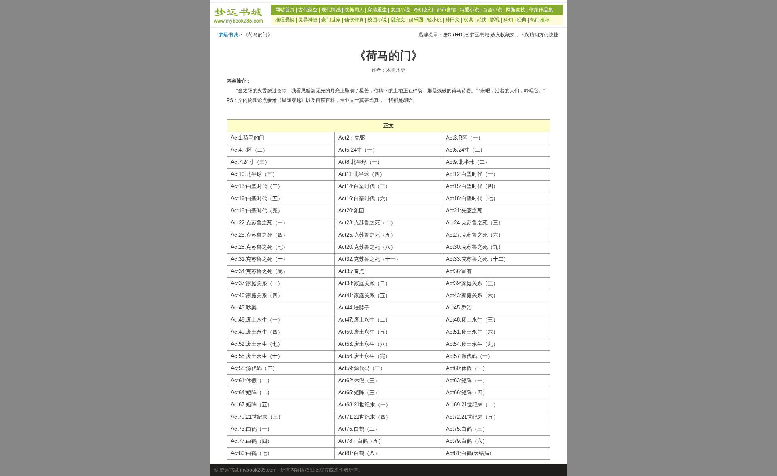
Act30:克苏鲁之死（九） (474, 247)
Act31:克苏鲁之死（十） (259, 259)
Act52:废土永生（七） (257, 344)
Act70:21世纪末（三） (257, 417)
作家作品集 (541, 10)
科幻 (508, 20)
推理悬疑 (285, 20)
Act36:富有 (459, 271)
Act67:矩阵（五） (251, 405)
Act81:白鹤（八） (359, 453)
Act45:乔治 (459, 308)
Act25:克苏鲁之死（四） (259, 235)
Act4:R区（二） (249, 150)
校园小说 (377, 20)
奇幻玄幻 (423, 10)
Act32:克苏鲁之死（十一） (369, 259)
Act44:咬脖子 (353, 308)
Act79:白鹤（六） (467, 441)
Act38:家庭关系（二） (364, 283)
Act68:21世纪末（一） (364, 405)
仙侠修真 (354, 20)
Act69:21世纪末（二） (472, 405)
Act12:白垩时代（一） (472, 174)
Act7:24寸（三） (250, 162)
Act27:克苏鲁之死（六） (474, 235)
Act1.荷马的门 (247, 138)
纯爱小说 (469, 10)
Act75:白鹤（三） (467, 429)
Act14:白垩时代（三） (364, 186)
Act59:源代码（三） (361, 368)
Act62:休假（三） (359, 380)
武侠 (481, 20)
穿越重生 (377, 10)
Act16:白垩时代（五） (257, 198)
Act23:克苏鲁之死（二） (367, 223)
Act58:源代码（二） (254, 368)
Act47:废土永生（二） (364, 320)
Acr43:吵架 (244, 308)
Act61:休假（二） (251, 380)
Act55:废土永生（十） (257, 356)
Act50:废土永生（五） (364, 332)
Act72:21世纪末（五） (472, 417)
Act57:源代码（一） (469, 356)
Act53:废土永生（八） (364, 344)
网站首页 (285, 10)
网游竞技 (515, 10)
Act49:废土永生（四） (257, 332)
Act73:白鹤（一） (251, 429)
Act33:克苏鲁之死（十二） (477, 259)
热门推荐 (540, 20)
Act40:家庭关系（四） (257, 295)
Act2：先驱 (351, 138)
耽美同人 (354, 10)
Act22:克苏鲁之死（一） (259, 223)
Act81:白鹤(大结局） (470, 453)
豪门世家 (331, 20)
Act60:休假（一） (467, 368)
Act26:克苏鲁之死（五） (367, 235)
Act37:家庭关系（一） (257, 283)
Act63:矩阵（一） (467, 380)
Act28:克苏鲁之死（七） (259, 247)
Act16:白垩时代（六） (364, 198)
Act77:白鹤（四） (251, 441)
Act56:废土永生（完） (364, 356)
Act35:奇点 (351, 271)
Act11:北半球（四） (361, 174)
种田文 (452, 20)
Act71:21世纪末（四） (364, 417)
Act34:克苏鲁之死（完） (259, 271)
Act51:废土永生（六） (472, 332)
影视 (495, 20)
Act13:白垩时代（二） (257, 186)
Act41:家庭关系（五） (364, 295)
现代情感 (331, 10)
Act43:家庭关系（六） (472, 295)
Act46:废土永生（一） (257, 320)
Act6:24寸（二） (465, 150)
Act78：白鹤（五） (361, 441)
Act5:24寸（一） (358, 150)
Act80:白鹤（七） (251, 453)
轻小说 (434, 20)
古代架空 (308, 10)
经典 (521, 20)
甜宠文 (398, 20)
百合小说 (492, 10)
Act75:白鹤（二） (359, 429)
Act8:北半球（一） (360, 162)
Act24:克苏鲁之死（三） (474, 223)
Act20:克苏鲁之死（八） (367, 247)
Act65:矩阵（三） (359, 392)
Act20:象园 (351, 210)
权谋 (468, 20)
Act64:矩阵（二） (251, 392)
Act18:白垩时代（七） (472, 198)
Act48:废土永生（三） (472, 320)
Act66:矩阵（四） (467, 392)
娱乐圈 (416, 20)
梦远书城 (228, 35)
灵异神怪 (308, 20)
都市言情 (446, 10)
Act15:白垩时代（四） (472, 186)
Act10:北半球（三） (254, 174)
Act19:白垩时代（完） (257, 210)
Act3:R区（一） (464, 138)
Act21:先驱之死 (464, 210)
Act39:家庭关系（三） (472, 283)
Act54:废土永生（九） (472, 344)
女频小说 (400, 10)
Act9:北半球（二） (468, 162)
